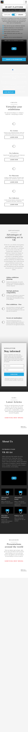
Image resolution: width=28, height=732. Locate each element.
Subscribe (14, 374)
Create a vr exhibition (14, 59)
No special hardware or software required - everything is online (14, 113)
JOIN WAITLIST (9, 92)
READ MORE (21, 92)
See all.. (24, 426)
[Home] (2, 2)
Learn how (14, 137)
